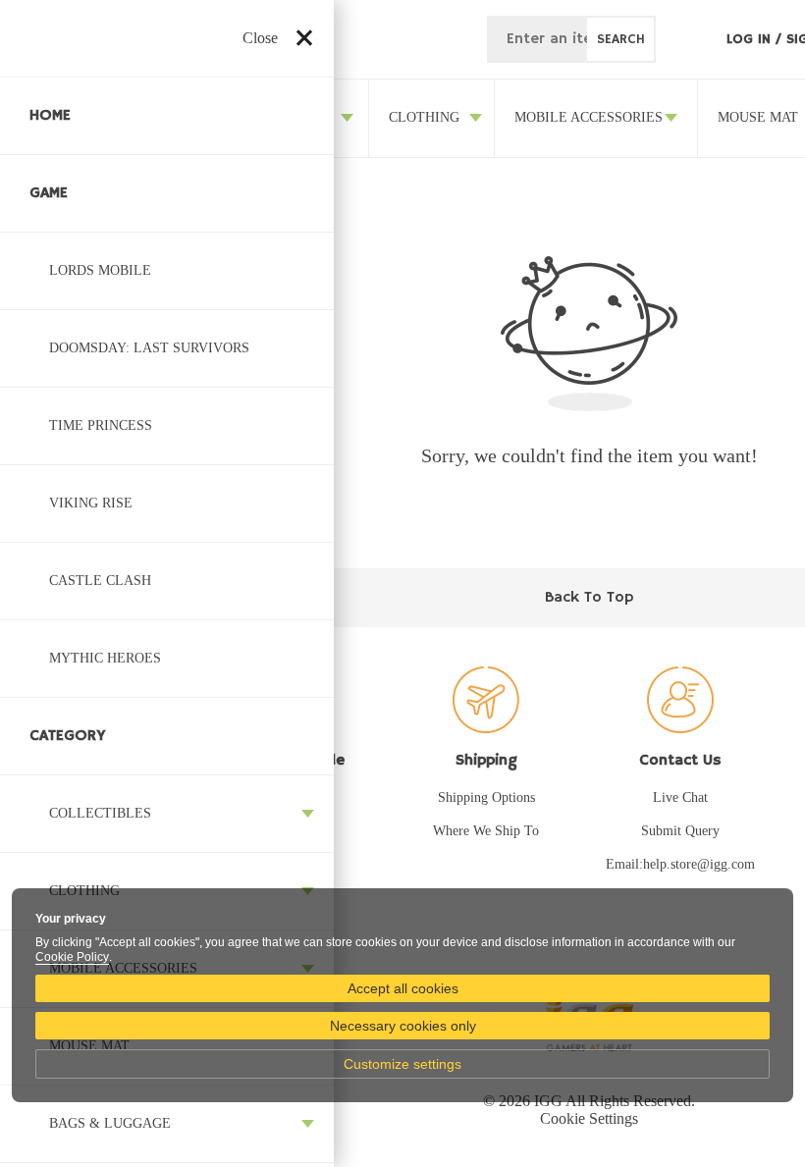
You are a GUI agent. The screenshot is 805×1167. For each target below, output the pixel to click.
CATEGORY (67, 736)
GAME (48, 193)
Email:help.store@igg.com (680, 864)
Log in (751, 39)
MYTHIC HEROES (105, 658)
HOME (50, 116)
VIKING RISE (91, 503)
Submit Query (680, 830)
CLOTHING (424, 117)
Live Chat (680, 797)
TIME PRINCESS (100, 425)
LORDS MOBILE (100, 270)
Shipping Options (486, 797)
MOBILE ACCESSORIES (588, 117)
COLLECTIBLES (100, 813)
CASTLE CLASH (100, 580)
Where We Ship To (486, 830)
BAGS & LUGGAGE (110, 1123)
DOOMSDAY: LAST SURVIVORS (149, 348)
